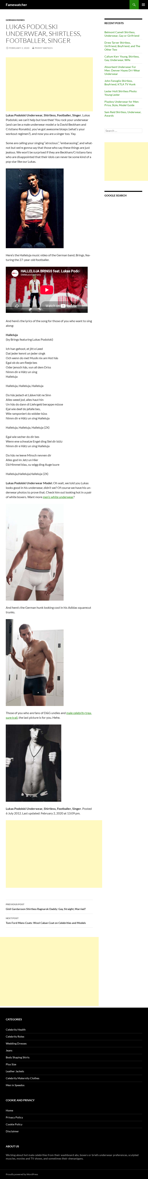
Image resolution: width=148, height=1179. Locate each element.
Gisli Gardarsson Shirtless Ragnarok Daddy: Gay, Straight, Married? (46, 907)
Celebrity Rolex (15, 1036)
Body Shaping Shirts (17, 1057)
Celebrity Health (16, 1029)
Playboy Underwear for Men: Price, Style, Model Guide (121, 103)
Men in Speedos (15, 1085)
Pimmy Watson (44, 48)
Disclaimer (12, 1131)
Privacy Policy (14, 1117)
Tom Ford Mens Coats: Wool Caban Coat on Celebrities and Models (46, 920)
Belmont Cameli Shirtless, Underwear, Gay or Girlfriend (121, 33)
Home (9, 1110)
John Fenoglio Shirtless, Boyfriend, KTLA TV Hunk (119, 82)
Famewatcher (16, 5)
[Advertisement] (49, 84)
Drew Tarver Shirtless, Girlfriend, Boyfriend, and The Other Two (122, 46)
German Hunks (15, 20)
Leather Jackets (15, 1071)
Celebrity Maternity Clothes (22, 1078)
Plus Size (11, 1064)
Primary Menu (143, 4)
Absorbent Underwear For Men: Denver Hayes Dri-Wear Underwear (122, 70)
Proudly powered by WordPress (22, 1174)
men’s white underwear (58, 497)
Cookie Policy (14, 1124)
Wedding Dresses (16, 1043)
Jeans (9, 1050)
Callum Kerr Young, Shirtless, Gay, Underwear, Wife (121, 58)
